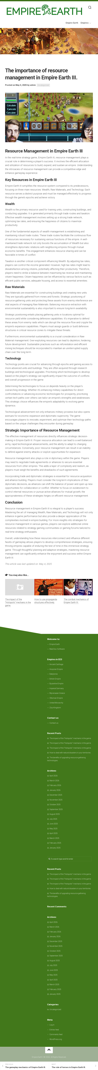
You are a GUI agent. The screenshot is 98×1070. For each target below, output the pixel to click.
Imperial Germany (57, 688)
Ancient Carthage (56, 664)
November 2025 (56, 800)
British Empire (55, 679)
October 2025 (55, 804)
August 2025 (55, 814)
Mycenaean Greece (57, 693)
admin (33, 85)
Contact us (54, 723)
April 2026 (54, 776)
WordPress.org (56, 1039)
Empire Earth (72, 23)
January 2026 (55, 790)
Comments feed (56, 1034)
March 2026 (54, 781)
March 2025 (54, 838)
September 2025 (56, 809)
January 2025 (55, 848)
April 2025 (54, 833)
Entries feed (54, 1030)
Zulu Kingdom (55, 708)
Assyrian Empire (56, 669)
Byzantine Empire (56, 684)
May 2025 (53, 829)
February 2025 (55, 843)
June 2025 (54, 824)
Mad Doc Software (57, 649)
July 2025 (53, 819)
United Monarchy (56, 703)
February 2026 (55, 785)
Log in (52, 1025)
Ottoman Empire (56, 698)
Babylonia (54, 674)
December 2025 (56, 795)
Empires (85, 23)
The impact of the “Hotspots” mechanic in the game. (18, 602)
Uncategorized (43, 85)
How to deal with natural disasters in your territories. (70, 753)
